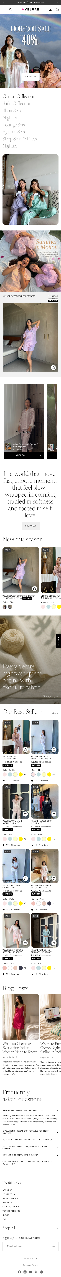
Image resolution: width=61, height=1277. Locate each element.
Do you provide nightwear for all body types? (27, 1140)
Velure (34, 1258)
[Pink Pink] (10, 607)
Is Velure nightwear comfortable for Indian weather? (26, 1132)
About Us (7, 1190)
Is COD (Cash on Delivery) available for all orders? (25, 1147)
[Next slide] (55, 579)
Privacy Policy (10, 1198)
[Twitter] (36, 1272)
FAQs (5, 1219)
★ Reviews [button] (58, 641)
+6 (25, 774)
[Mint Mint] (48, 607)
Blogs (6, 1215)
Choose (56, 749)
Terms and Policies (30, 1265)
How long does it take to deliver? (20, 1155)
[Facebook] (19, 1272)
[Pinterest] (41, 1272)
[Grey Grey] (49, 903)
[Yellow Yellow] (54, 607)
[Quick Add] (40, 455)
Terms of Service (11, 1211)
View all (55, 713)
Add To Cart (20, 455)
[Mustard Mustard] (20, 774)
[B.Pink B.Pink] (43, 607)
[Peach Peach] (5, 607)
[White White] (38, 903)
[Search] (10, 9)
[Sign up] (54, 1246)
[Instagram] (25, 1272)
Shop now (30, 76)
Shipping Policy (11, 1206)
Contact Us (9, 1194)
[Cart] (57, 9)
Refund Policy (10, 1202)
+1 (53, 903)
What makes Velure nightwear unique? (23, 1110)
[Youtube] (30, 1272)
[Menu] (3, 9)
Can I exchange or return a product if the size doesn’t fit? (27, 1162)
